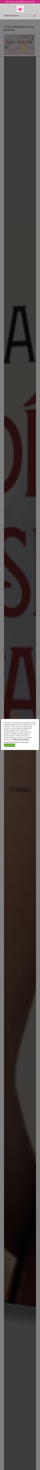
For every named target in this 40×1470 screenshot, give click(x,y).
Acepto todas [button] (9, 745)
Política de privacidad (21, 739)
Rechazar (24, 742)
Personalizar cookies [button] (12, 742)
